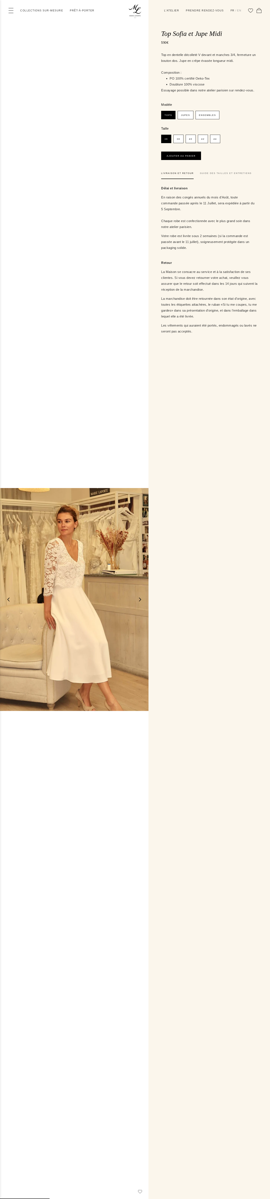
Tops (168, 115)
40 (190, 139)
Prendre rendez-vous (205, 10)
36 (166, 139)
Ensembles (207, 115)
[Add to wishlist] (140, 1191)
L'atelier (171, 10)
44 (215, 139)
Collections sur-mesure (41, 10)
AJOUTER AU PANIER (181, 156)
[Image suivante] (140, 599)
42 (203, 139)
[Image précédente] (8, 599)
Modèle (166, 104)
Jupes (185, 115)
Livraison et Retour (177, 173)
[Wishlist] (250, 10)
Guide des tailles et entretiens (226, 173)
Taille (165, 128)
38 (178, 139)
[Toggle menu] (11, 10)
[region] (74, 599)
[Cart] (259, 10)
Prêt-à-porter (82, 10)
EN (239, 10)
